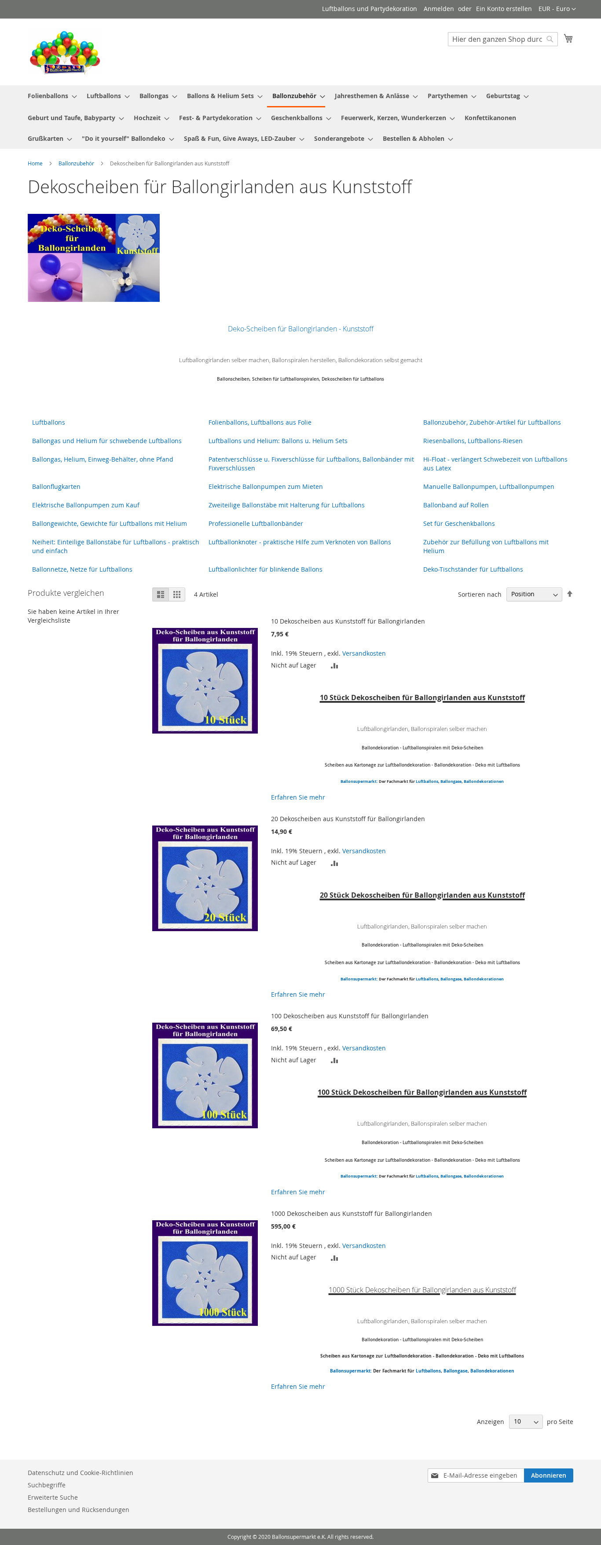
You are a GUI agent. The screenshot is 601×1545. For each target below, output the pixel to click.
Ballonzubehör (77, 163)
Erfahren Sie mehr (298, 797)
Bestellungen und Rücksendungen (78, 1509)
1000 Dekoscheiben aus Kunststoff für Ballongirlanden (351, 1213)
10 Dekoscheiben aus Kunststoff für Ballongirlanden (348, 621)
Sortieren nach (480, 594)
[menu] (300, 117)
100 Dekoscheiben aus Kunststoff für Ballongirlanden (350, 1016)
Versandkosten (364, 653)
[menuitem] (49, 95)
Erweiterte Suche (53, 1497)
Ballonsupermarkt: (359, 781)
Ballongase (451, 781)
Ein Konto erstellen (504, 8)
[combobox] (503, 39)
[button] (557, 9)
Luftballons (427, 781)
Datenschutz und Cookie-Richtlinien (80, 1472)
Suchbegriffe (47, 1485)
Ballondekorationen (484, 781)
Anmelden (439, 8)
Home (36, 163)
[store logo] (65, 51)
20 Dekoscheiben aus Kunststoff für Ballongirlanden (348, 819)
